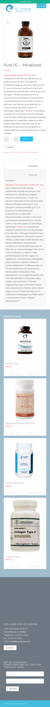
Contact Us (10, 648)
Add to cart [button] (15, 373)
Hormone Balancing (32, 152)
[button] (39, 6)
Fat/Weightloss (20, 152)
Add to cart (26, 139)
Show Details (35, 373)
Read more (15, 433)
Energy (13, 152)
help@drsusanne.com (20, 641)
